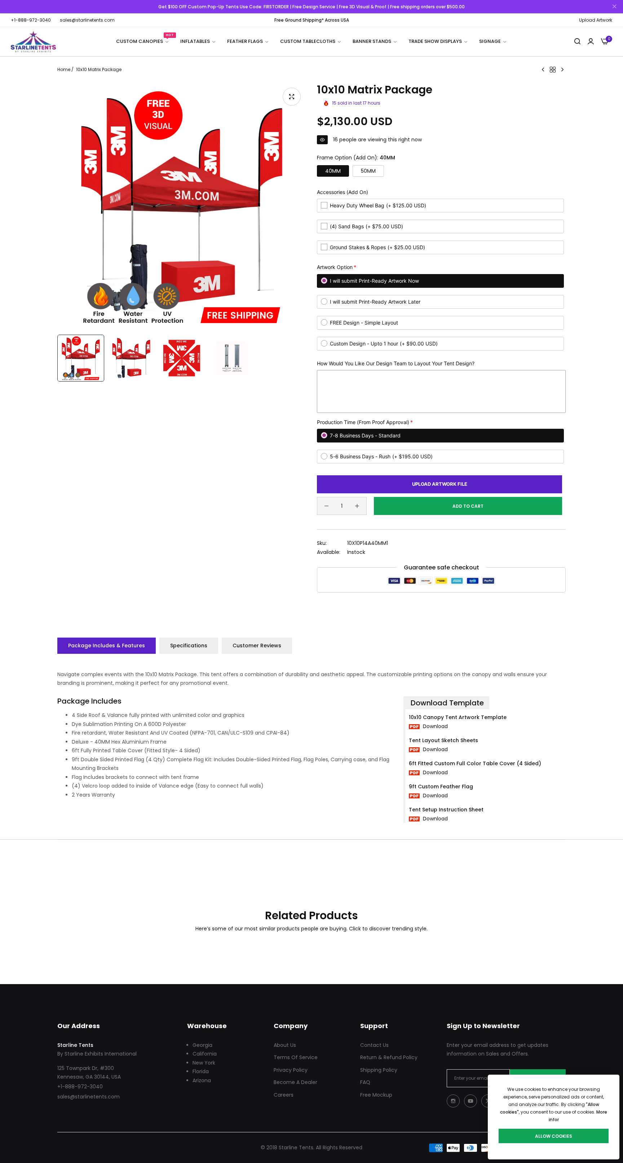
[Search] (577, 41)
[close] (614, 7)
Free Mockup (376, 1094)
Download (434, 726)
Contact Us (374, 1045)
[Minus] (326, 506)
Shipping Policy (378, 1070)
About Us (285, 1045)
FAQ (365, 1082)
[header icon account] (591, 41)
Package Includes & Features (106, 645)
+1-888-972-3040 (80, 1086)
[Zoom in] (292, 97)
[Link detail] (453, 1100)
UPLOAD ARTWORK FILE (439, 484)
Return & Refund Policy (388, 1057)
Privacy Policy (291, 1070)
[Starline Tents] (33, 41)
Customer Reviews (257, 645)
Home (63, 69)
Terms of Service (296, 1057)
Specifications (188, 645)
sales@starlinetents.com (88, 1096)
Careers (283, 1094)
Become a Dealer (295, 1082)
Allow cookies (553, 1136)
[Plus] (357, 506)
